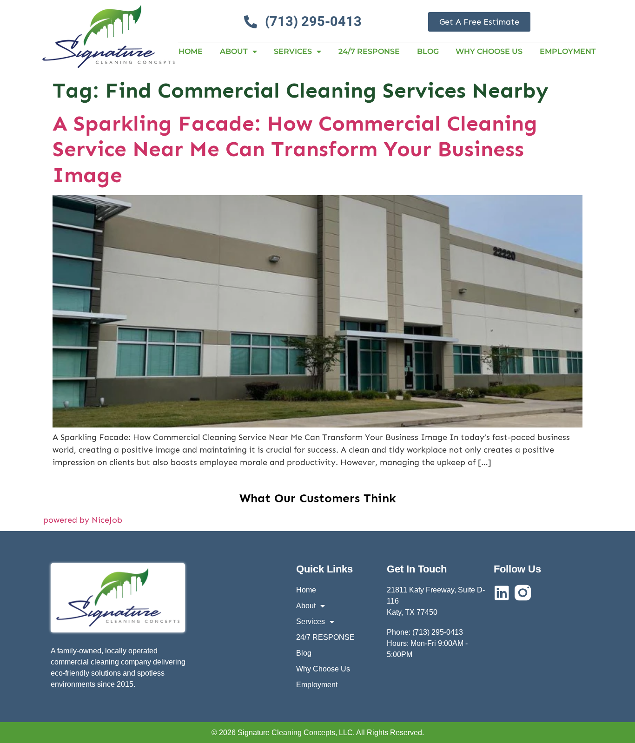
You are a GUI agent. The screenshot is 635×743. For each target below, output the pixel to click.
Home (191, 51)
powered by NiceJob (82, 520)
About (234, 51)
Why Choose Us (489, 51)
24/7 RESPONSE (369, 51)
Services (293, 51)
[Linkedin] (502, 593)
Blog (428, 51)
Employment (568, 51)
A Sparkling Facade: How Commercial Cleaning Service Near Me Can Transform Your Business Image (295, 149)
